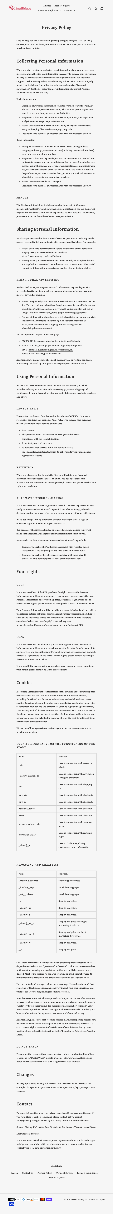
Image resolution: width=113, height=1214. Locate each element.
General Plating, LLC (79, 1200)
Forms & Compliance (87, 1173)
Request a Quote (56, 1177)
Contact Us (27, 1173)
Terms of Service (64, 1173)
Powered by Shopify (96, 1200)
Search (14, 1173)
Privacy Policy (45, 1173)
